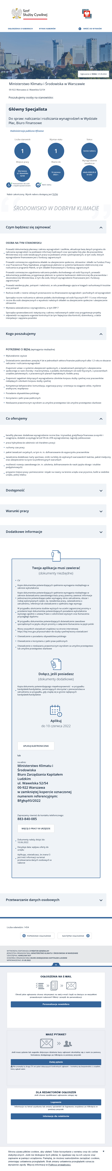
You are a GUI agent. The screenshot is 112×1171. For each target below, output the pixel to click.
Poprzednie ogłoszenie (39, 936)
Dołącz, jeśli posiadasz (56, 676)
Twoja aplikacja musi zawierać (56, 570)
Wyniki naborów (47, 29)
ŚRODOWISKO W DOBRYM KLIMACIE (56, 208)
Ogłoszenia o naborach (20, 29)
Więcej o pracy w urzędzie (36, 828)
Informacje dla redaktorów (56, 1116)
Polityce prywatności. (59, 1164)
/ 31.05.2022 (93, 74)
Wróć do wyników (92, 29)
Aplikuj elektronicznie (36, 746)
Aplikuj (56, 723)
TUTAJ (55, 194)
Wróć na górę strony (56, 964)
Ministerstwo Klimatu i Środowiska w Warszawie (47, 83)
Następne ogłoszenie (73, 936)
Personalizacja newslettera (56, 1004)
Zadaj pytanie (56, 1062)
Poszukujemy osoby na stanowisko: (31, 97)
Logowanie (56, 1102)
